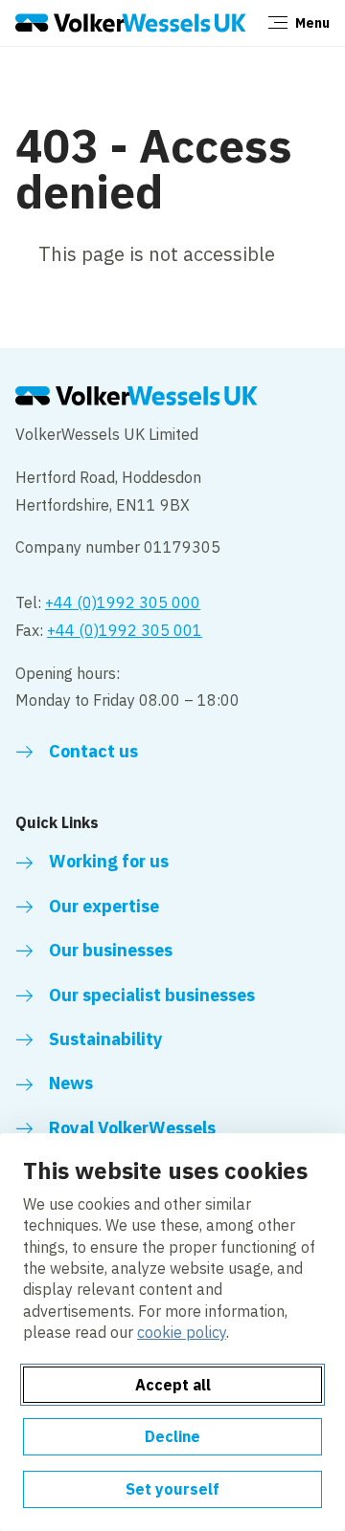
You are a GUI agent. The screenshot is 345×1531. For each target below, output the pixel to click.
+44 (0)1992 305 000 (122, 602)
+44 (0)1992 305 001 (124, 630)
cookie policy (181, 1332)
